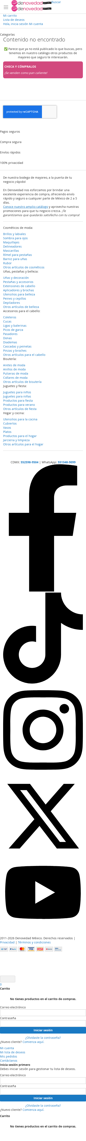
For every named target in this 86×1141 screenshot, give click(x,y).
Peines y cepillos (14, 298)
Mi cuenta (7, 1048)
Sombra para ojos (15, 238)
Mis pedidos (8, 1056)
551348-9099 (67, 462)
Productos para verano (19, 405)
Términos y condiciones (34, 942)
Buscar (56, 2)
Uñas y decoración (16, 278)
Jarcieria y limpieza (16, 440)
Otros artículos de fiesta (20, 409)
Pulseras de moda (15, 373)
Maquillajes (11, 242)
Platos (7, 432)
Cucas (7, 321)
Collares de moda (15, 378)
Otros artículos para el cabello (24, 355)
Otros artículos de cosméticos (23, 267)
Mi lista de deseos (12, 1052)
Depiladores (11, 303)
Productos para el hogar (20, 436)
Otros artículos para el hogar (23, 444)
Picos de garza (13, 330)
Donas (7, 338)
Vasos (7, 428)
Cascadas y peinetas (17, 346)
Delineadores (12, 246)
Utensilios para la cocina (20, 419)
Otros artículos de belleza (21, 307)
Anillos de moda (14, 369)
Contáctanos (8, 1061)
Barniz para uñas (15, 259)
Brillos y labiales (14, 234)
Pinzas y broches (15, 351)
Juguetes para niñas (17, 396)
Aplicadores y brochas (18, 290)
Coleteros (9, 317)
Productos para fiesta (18, 400)
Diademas (10, 342)
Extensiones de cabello (19, 286)
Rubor (7, 263)
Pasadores (10, 334)
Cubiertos (10, 423)
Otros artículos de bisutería (22, 382)
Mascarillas (11, 251)
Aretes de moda (14, 365)
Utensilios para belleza (19, 294)
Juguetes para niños (17, 392)
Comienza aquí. (33, 1042)
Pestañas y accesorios (18, 282)
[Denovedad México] (31, 5)
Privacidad (7, 942)
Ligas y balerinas (15, 326)
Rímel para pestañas (17, 255)
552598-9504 (29, 462)
